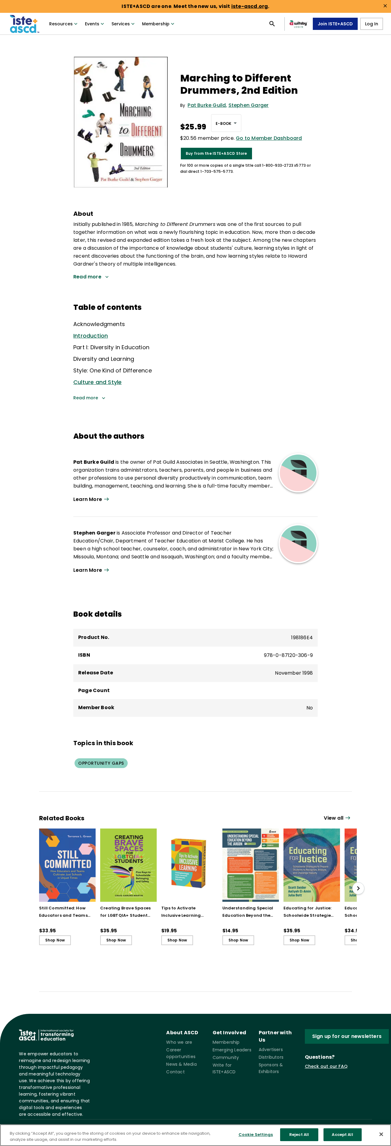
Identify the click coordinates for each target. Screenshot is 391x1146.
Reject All (299, 1134)
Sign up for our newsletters (347, 1036)
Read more (85, 398)
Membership (156, 24)
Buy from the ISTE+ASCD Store (216, 153)
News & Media (181, 1064)
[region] (195, 1135)
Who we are (179, 1042)
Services (120, 24)
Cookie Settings (256, 1134)
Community (226, 1057)
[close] (385, 6)
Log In (371, 24)
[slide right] (358, 888)
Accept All (342, 1134)
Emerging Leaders (232, 1050)
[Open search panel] (272, 23)
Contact (175, 1072)
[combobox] (226, 123)
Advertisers (271, 1049)
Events (92, 24)
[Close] (381, 1134)
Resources (61, 24)
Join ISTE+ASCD (335, 24)
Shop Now (55, 940)
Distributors (271, 1057)
